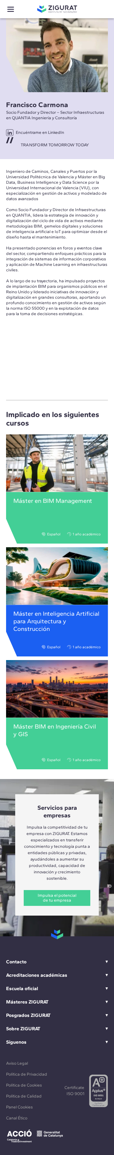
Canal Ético (16, 1118)
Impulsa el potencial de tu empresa (57, 898)
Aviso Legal (17, 1063)
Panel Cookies (19, 1107)
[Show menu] (10, 9)
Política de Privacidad (26, 1074)
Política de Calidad (24, 1096)
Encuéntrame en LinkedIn (40, 132)
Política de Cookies (24, 1085)
